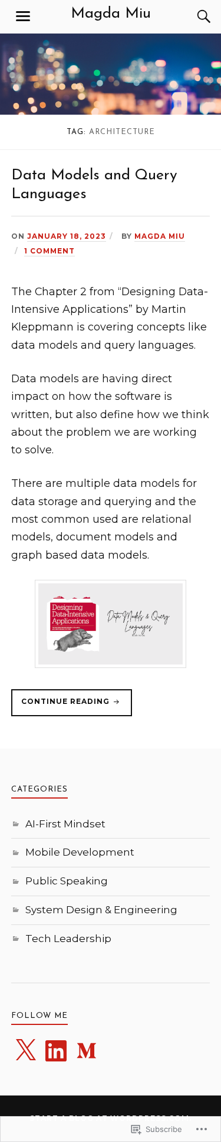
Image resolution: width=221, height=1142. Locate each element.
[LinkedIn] (56, 1051)
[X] (25, 1051)
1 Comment (49, 250)
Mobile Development (79, 852)
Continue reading (61, 706)
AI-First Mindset (65, 824)
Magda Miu (111, 13)
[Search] (192, 16)
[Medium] (86, 1051)
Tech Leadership (68, 938)
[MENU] (23, 16)
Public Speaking (66, 881)
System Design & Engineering (101, 910)
